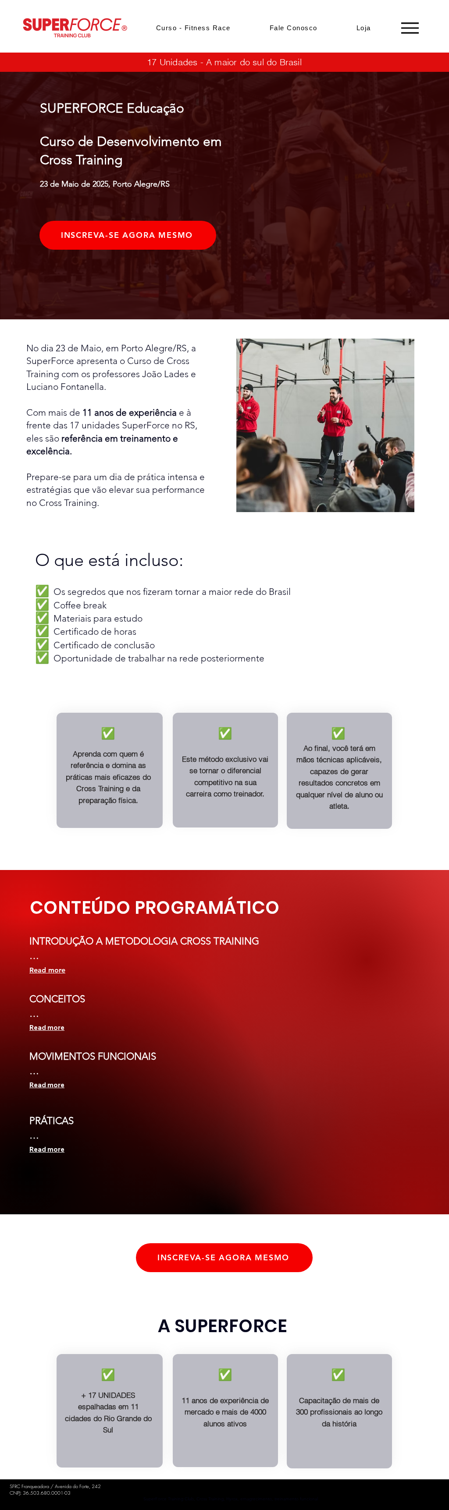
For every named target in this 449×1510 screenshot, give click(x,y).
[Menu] (409, 27)
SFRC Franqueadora (29, 1486)
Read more (47, 970)
